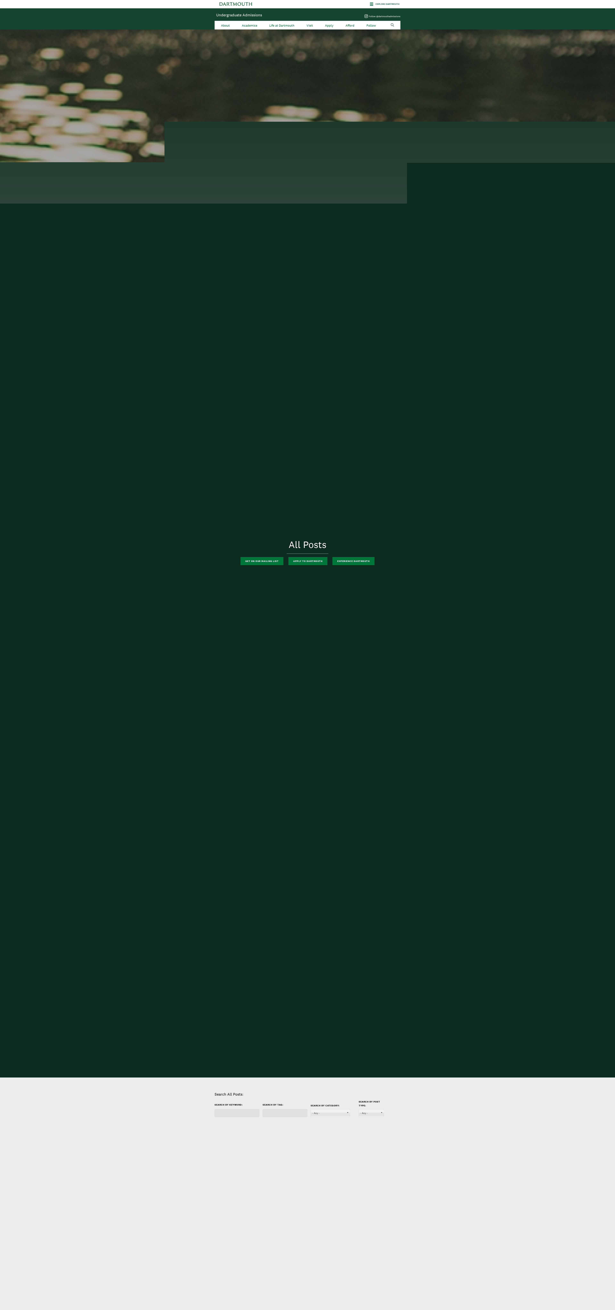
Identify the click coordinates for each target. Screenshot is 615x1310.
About (225, 26)
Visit (310, 26)
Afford (349, 26)
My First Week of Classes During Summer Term (303, 1205)
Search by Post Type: (369, 1103)
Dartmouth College (235, 4)
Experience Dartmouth (353, 561)
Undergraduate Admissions (239, 14)
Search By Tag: (273, 1104)
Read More (226, 1230)
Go (221, 1124)
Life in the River (357, 1202)
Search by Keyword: (229, 1104)
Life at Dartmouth (281, 26)
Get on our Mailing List (262, 561)
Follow (371, 26)
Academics (249, 26)
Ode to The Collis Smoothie (243, 1202)
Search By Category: (325, 1105)
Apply (329, 26)
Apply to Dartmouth (308, 561)
